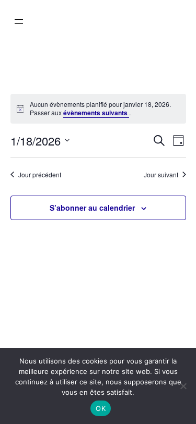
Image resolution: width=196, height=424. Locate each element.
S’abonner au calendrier (92, 207)
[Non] (183, 386)
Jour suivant (161, 175)
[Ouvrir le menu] (19, 21)
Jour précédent (39, 175)
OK (101, 408)
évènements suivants (96, 112)
